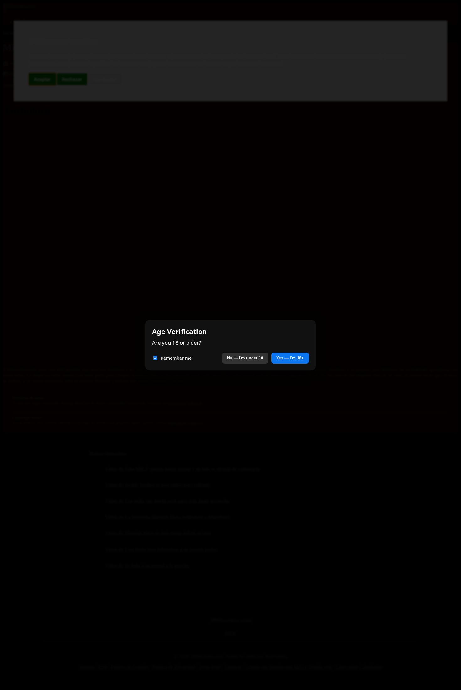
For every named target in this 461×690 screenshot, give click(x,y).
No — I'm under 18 (245, 358)
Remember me (176, 358)
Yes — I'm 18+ (290, 358)
